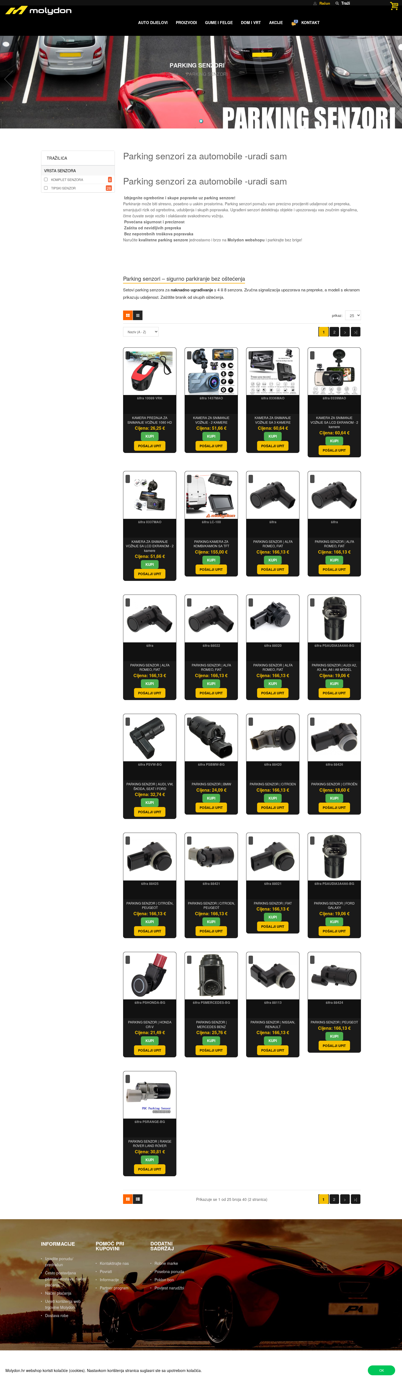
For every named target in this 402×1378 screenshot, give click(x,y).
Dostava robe (56, 1315)
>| (355, 332)
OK (381, 1370)
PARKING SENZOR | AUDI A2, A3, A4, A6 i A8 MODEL (334, 667)
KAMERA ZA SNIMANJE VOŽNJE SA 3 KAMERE (273, 420)
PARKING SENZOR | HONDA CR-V (149, 1024)
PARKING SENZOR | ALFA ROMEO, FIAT (273, 543)
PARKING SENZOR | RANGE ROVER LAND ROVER (149, 1143)
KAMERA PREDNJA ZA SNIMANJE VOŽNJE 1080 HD (149, 420)
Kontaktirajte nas (114, 1263)
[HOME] (129, 23)
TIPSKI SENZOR (63, 188)
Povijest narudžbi (169, 1288)
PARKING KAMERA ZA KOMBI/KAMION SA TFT (211, 543)
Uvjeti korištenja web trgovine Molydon (63, 1304)
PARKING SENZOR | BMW (211, 784)
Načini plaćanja (58, 1293)
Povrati (106, 1271)
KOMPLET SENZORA (67, 179)
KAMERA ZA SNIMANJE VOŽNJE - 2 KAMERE (211, 420)
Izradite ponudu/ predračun (59, 1261)
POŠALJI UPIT (149, 445)
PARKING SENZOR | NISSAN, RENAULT (272, 1024)
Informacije (109, 1279)
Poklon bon (164, 1279)
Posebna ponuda (169, 1271)
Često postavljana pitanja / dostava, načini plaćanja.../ (65, 1279)
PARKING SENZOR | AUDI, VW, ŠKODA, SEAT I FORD (149, 786)
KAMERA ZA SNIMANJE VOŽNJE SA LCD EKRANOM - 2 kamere (334, 422)
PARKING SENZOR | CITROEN (273, 784)
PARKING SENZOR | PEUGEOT (334, 1022)
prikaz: (337, 315)
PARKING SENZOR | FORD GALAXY (334, 905)
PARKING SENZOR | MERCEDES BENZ (211, 1024)
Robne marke (166, 1263)
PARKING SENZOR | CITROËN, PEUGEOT (149, 905)
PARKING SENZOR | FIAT (273, 903)
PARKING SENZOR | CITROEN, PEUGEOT (211, 905)
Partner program (114, 1288)
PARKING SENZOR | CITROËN (334, 784)
